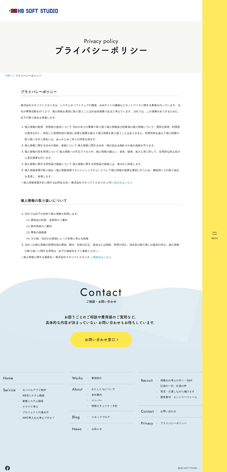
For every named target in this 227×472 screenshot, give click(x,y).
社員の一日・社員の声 (173, 386)
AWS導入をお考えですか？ (39, 418)
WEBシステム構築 (33, 395)
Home (8, 378)
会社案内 (97, 395)
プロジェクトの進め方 (36, 412)
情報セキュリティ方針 (105, 406)
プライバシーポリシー (173, 423)
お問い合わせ (168, 411)
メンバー (97, 400)
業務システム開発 (33, 401)
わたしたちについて (103, 389)
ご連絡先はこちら (100, 257)
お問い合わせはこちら (119, 182)
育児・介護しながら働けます (177, 391)
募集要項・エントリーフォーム (178, 397)
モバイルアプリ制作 (34, 390)
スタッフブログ (101, 417)
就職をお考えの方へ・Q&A (176, 380)
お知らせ (97, 429)
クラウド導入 (30, 406)
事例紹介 (97, 378)
